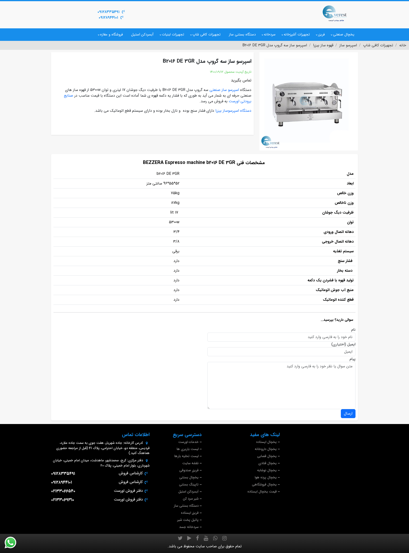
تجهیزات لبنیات (173, 34)
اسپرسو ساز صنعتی (224, 90)
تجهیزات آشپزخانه (297, 34)
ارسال (348, 413)
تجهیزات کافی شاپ (206, 34)
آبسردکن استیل (142, 34)
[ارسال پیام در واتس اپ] (13, 542)
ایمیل (351, 344)
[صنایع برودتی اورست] (334, 13)
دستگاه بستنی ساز (242, 34)
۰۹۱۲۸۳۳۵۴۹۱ (109, 12)
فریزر (321, 34)
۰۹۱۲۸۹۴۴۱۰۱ (108, 18)
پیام (353, 359)
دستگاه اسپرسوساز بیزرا (233, 111)
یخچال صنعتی (343, 34)
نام (353, 330)
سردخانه (270, 34)
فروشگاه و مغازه (111, 34)
